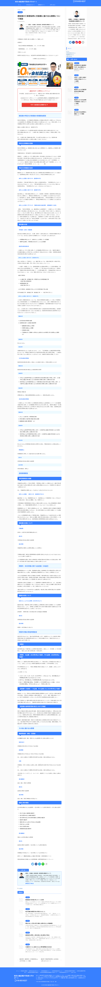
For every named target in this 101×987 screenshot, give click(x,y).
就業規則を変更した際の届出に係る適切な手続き (37, 935)
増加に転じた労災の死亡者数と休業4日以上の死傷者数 (39, 923)
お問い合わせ (52, 4)
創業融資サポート (41, 4)
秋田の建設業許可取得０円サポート (26, 1)
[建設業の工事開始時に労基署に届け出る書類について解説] (39, 864)
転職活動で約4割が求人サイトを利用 (34, 899)
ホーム (19, 4)
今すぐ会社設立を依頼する (38, 105)
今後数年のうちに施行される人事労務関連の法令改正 (38, 947)
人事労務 (20, 888)
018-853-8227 (80, 1)
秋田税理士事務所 (24, 970)
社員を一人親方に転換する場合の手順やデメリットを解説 (80, 79)
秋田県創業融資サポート (45, 970)
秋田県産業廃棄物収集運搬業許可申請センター (49, 972)
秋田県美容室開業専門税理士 (33, 972)
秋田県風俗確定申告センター (57, 970)
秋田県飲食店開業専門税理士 (70, 970)
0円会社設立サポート (30, 4)
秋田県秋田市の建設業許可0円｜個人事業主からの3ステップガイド (80, 67)
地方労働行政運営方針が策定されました (35, 911)
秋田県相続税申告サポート (64, 972)
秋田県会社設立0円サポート (34, 970)
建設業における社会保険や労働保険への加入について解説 (80, 101)
